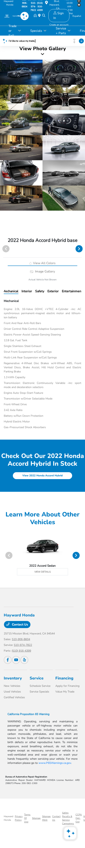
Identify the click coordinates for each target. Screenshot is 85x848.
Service (36, 678)
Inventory (13, 678)
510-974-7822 (23, 645)
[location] (46, 3)
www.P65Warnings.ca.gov (55, 763)
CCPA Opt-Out (79, 818)
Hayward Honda (8, 818)
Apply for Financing (67, 686)
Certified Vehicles (14, 697)
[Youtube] (16, 660)
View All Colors (44, 263)
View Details (42, 571)
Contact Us (19, 624)
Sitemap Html (46, 818)
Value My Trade (64, 691)
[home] (36, 15)
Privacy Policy (19, 818)
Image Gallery (44, 271)
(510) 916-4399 (21, 651)
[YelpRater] (24, 660)
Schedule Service (40, 686)
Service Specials (39, 691)
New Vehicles (12, 686)
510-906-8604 (21, 639)
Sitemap (36, 818)
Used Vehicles (12, 691)
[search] (43, 15)
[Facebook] (8, 660)
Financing (64, 678)
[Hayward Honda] (13, 16)
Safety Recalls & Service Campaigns (68, 818)
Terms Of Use (27, 818)
